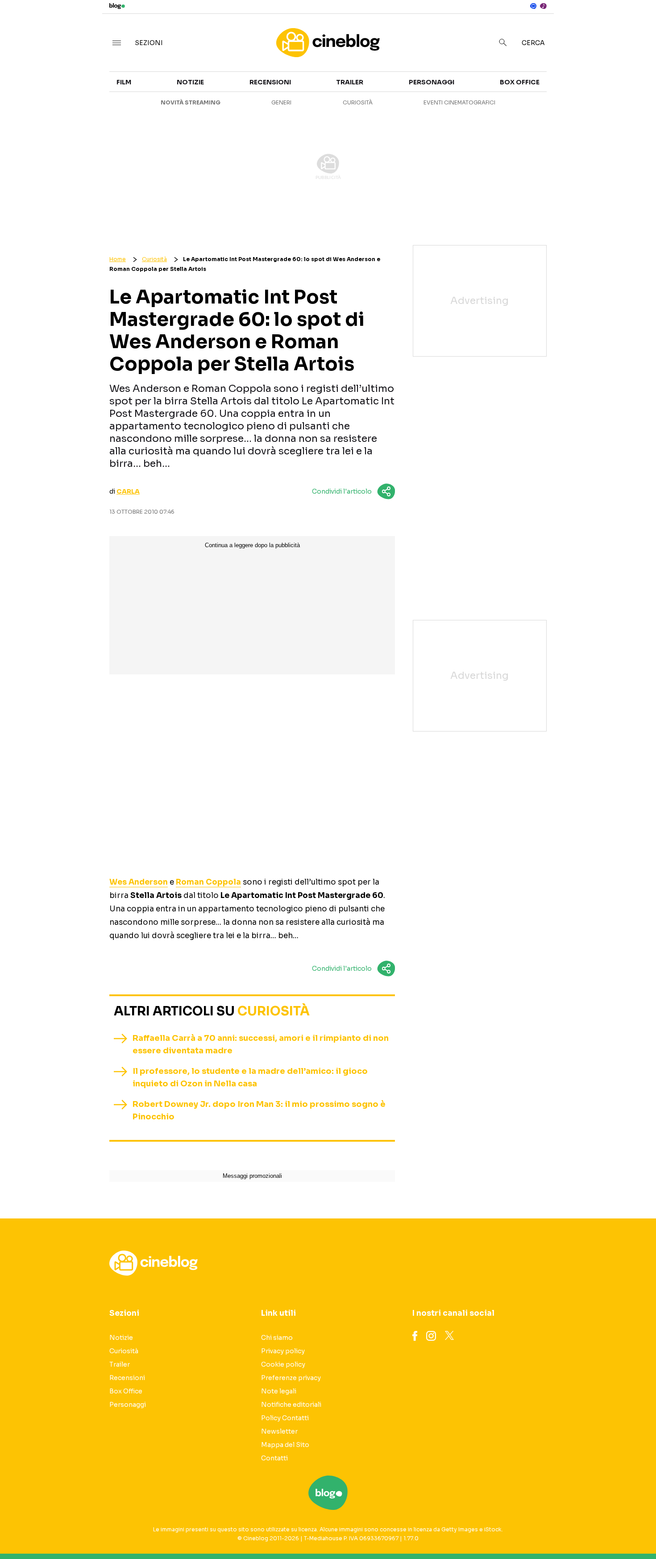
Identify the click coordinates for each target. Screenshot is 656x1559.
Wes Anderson (138, 882)
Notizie (190, 82)
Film (123, 82)
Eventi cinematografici (459, 102)
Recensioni (270, 82)
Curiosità (358, 102)
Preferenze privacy (291, 1378)
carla (128, 491)
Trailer (565, 87)
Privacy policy (283, 1351)
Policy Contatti (285, 1418)
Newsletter (279, 1431)
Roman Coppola (208, 882)
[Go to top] (564, 1529)
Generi (281, 102)
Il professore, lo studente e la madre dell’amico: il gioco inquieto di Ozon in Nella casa (250, 1077)
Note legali (278, 1391)
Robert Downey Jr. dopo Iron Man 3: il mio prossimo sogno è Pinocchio (259, 1110)
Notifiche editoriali (291, 1405)
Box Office (571, 104)
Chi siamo (277, 1338)
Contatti (274, 1458)
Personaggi (431, 82)
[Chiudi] (635, 25)
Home (117, 259)
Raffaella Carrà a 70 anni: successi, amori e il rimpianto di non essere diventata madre (261, 1044)
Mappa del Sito (285, 1445)
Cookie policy (283, 1364)
